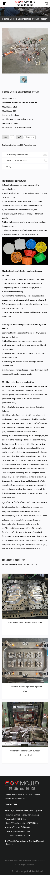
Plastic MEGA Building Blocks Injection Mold (25, 689)
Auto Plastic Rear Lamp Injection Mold (25, 623)
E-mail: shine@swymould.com (17, 155)
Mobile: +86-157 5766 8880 (16, 161)
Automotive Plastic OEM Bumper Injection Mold (25, 753)
